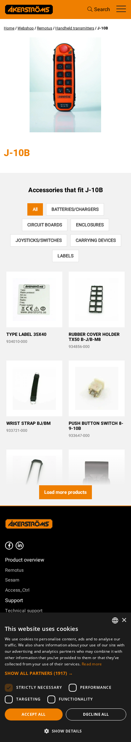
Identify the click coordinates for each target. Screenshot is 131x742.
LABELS (65, 256)
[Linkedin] (20, 546)
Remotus (44, 28)
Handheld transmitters (74, 28)
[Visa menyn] (121, 9)
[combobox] (115, 620)
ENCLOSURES (90, 225)
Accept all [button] (33, 714)
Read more (92, 664)
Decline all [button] (96, 714)
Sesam (12, 580)
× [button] (123, 620)
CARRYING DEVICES (96, 240)
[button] (65, 673)
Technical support (24, 610)
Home (9, 28)
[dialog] (65, 677)
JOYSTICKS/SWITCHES (39, 240)
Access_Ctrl (17, 590)
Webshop (25, 28)
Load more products (65, 492)
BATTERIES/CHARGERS (75, 209)
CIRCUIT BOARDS (44, 225)
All (35, 209)
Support (14, 600)
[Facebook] (9, 546)
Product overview (24, 560)
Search (102, 9)
